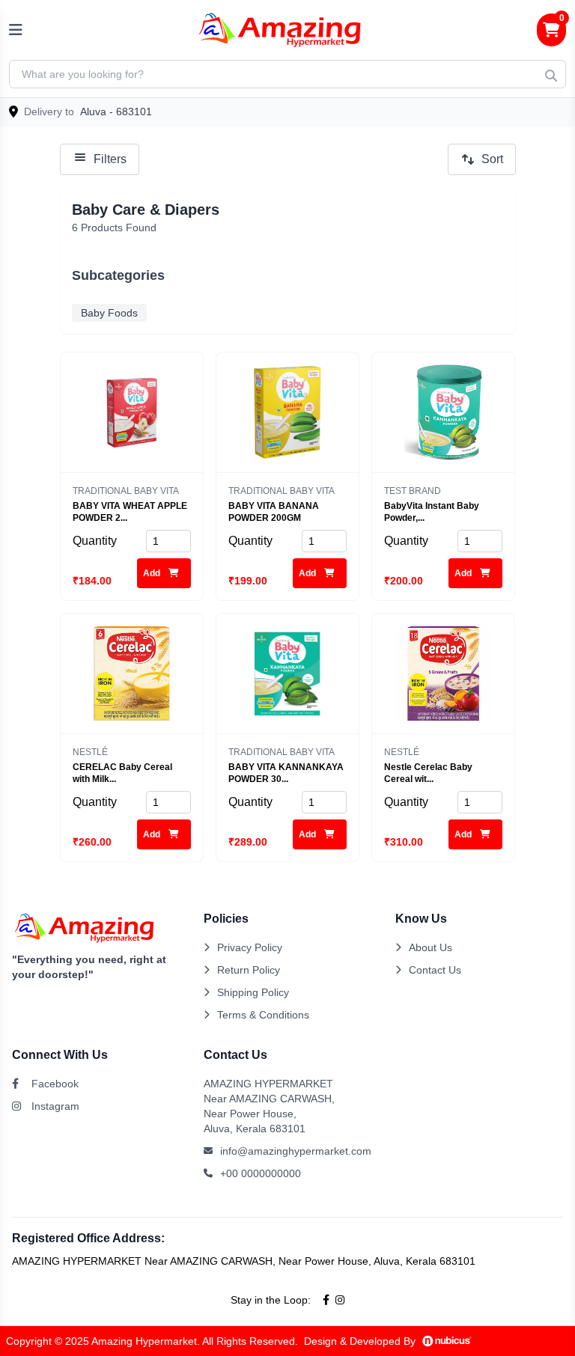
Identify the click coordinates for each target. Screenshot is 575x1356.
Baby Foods (109, 313)
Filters (110, 159)
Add (152, 573)
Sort (492, 159)
